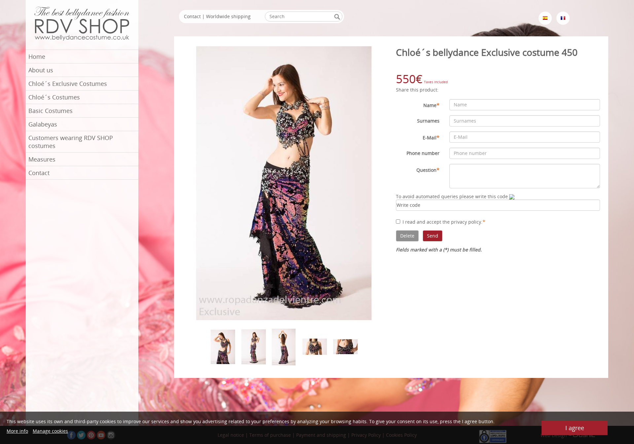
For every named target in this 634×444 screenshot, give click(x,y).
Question (428, 169)
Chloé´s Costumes (54, 97)
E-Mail (431, 137)
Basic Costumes (50, 111)
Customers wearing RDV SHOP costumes (70, 142)
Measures (41, 159)
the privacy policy (461, 222)
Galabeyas (42, 124)
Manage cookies (50, 431)
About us (40, 70)
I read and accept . (444, 221)
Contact (39, 173)
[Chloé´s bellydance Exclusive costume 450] (284, 182)
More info (17, 431)
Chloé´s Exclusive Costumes (67, 84)
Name (431, 105)
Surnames (428, 121)
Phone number (423, 153)
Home (36, 56)
